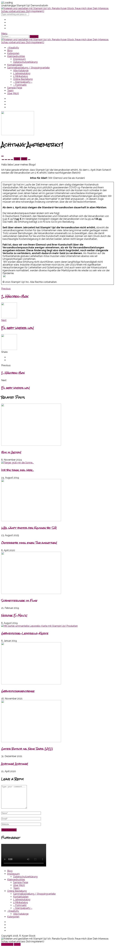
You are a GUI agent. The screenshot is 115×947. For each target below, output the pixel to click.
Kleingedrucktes (16, 56)
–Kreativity (13, 47)
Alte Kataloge (20, 70)
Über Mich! (13, 93)
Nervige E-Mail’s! (14, 615)
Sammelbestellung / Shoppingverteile (28, 67)
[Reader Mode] (2, 156)
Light (17, 159)
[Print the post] (29, 159)
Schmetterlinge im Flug (19, 600)
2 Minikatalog (20, 76)
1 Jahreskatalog (21, 73)
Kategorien (13, 53)
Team (10, 90)
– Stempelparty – (22, 82)
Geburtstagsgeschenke (18, 691)
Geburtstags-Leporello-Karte (24, 633)
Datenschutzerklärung (25, 62)
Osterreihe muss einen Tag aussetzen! (29, 542)
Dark (24, 159)
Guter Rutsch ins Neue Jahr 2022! (27, 748)
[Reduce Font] (6, 159)
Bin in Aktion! (11, 452)
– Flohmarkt (20, 84)
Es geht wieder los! (15, 388)
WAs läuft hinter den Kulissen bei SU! (29, 528)
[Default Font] (9, 159)
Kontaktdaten (14, 64)
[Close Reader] (3, 159)
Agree (17, 944)
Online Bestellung (23, 79)
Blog (9, 50)
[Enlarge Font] (12, 159)
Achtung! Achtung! (14, 764)
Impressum (19, 59)
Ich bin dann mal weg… (17, 470)
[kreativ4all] (57, 11)
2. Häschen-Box (13, 373)
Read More (7, 944)
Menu (4, 33)
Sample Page (14, 87)
